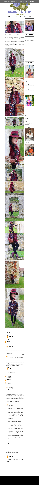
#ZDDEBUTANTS (26, 16)
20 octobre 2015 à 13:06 (9, 376)
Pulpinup (8, 332)
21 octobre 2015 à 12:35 (11, 405)
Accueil (14, 473)
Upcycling (26, 121)
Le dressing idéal (27, 86)
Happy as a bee (27, 81)
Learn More (31, 1)
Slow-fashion (26, 110)
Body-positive (26, 118)
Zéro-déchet (26, 115)
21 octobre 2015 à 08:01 (11, 387)
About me (12, 16)
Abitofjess (8, 341)
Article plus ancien (21, 473)
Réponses (8, 335)
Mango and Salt (27, 89)
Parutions (16, 16)
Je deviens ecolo (27, 84)
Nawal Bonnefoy (27, 91)
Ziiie (7, 351)
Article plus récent (7, 473)
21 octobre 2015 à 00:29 (9, 383)
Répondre (8, 339)
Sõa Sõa (6, 47)
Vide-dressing (20, 16)
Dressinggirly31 (9, 382)
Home (9, 16)
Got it (34, 1)
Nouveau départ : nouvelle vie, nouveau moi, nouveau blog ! (30, 63)
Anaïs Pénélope (11, 336)
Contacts (30, 16)
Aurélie (15, 44)
